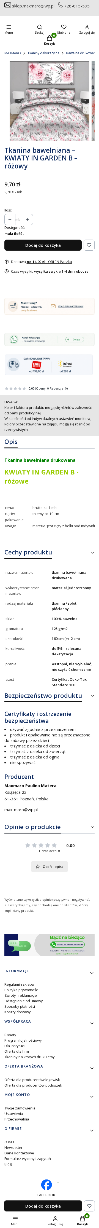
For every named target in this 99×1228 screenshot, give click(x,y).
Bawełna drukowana (82, 53)
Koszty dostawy (17, 1011)
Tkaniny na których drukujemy (29, 1056)
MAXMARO (12, 53)
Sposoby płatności (19, 1006)
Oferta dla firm (16, 1051)
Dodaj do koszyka (43, 245)
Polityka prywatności (21, 989)
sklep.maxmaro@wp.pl (33, 6)
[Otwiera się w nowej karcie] (58, 1182)
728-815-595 (77, 6)
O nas (9, 1141)
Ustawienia (13, 1113)
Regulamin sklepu (19, 984)
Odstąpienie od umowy (23, 1000)
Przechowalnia (16, 1119)
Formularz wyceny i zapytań (27, 1158)
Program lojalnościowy (23, 1040)
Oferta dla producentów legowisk (32, 1079)
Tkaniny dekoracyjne (43, 53)
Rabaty (10, 1034)
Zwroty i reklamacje (20, 995)
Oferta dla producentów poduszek (33, 1085)
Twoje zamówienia (19, 1108)
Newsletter (13, 1147)
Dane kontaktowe (19, 1153)
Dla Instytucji (14, 1045)
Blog (8, 1164)
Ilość (8, 210)
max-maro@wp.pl (21, 809)
